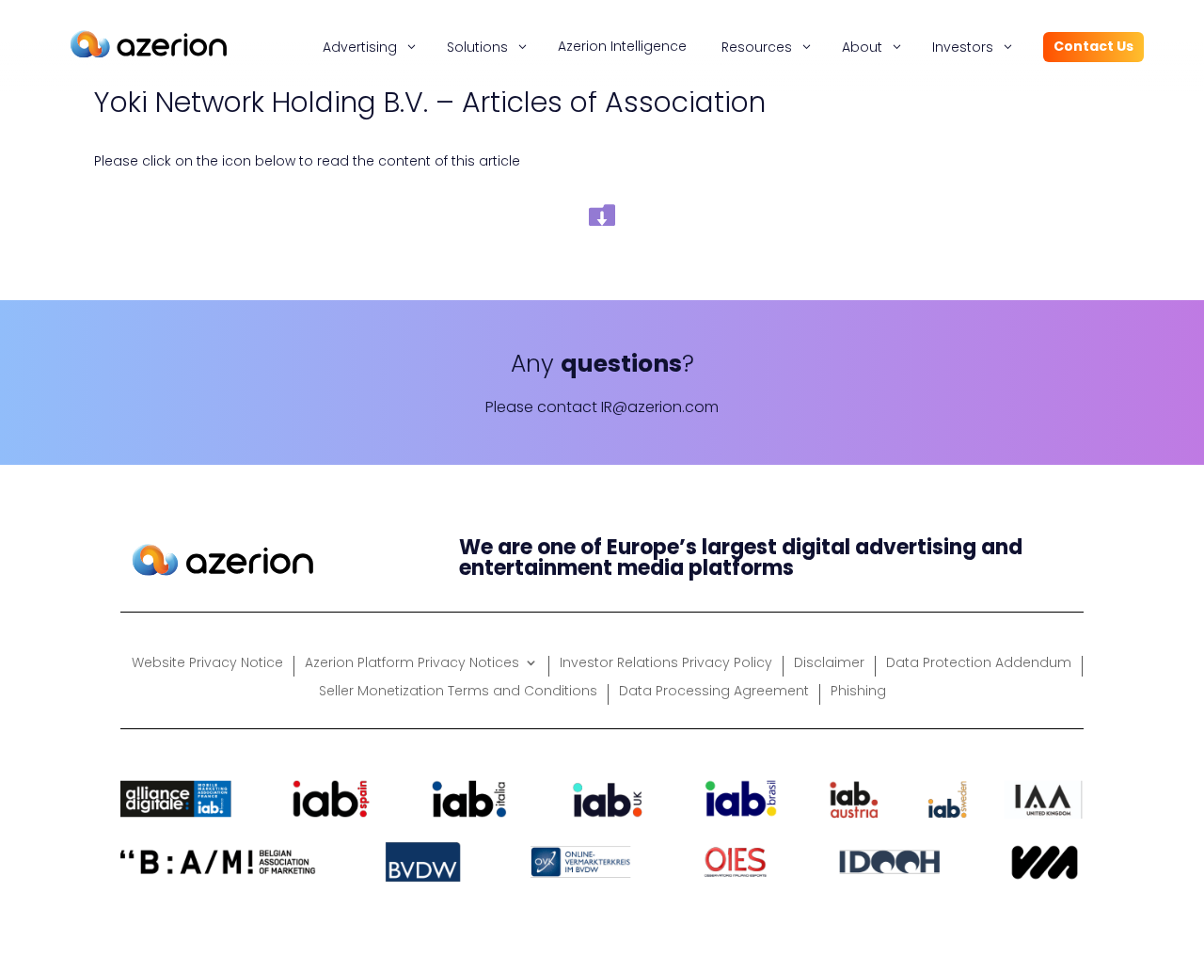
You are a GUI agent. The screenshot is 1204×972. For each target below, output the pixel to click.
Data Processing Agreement (714, 692)
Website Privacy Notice (207, 664)
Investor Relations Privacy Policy (666, 664)
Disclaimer (829, 664)
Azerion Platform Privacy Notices (412, 664)
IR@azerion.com (660, 407)
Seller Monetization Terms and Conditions (458, 692)
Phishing (858, 692)
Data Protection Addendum (978, 664)
